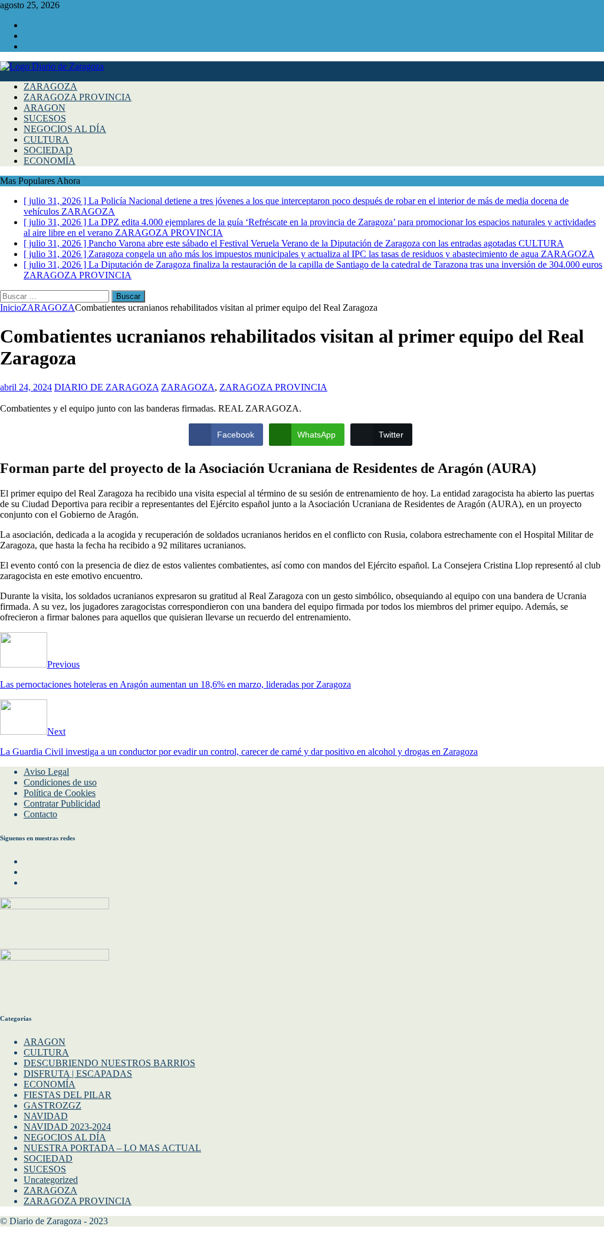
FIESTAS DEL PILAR (67, 1095)
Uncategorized (51, 1180)
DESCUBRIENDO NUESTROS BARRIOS (109, 1063)
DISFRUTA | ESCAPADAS (78, 1074)
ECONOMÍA (50, 161)
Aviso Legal (46, 772)
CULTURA (46, 139)
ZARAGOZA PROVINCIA (78, 97)
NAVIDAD (46, 1116)
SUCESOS (45, 118)
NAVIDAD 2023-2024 (67, 1127)
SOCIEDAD (48, 150)
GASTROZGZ (52, 1105)
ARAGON (44, 108)
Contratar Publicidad (62, 803)
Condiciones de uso (60, 782)
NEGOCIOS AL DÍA (65, 129)
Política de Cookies (60, 793)
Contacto (40, 814)
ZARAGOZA (50, 86)
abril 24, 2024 (26, 387)
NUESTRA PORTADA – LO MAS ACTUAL (112, 1148)
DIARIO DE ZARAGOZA (106, 387)
